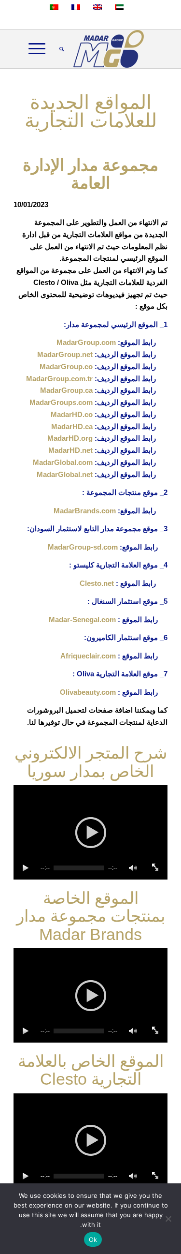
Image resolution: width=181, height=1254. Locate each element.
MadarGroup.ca (66, 390)
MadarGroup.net (65, 354)
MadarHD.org (70, 438)
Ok (93, 1239)
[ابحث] (60, 49)
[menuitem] (60, 49)
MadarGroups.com (61, 402)
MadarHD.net (70, 450)
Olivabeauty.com (88, 692)
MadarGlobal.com (63, 462)
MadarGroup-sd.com (83, 547)
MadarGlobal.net (65, 474)
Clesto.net (97, 583)
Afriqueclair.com (88, 656)
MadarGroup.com (86, 342)
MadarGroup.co (66, 366)
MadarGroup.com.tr (59, 378)
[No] (169, 1219)
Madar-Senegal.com (82, 619)
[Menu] (40, 49)
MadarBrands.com (85, 511)
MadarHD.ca (72, 426)
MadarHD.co (72, 414)
